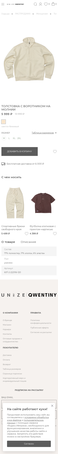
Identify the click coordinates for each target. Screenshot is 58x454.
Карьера (7, 329)
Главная (5, 14)
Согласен (29, 444)
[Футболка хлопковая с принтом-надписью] (43, 203)
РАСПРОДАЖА (22, 13)
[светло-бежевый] (3, 122)
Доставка (7, 355)
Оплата (6, 360)
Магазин (7, 325)
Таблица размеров (43, 133)
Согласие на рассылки (41, 332)
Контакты (7, 334)
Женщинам (42, 13)
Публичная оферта (39, 328)
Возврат (7, 364)
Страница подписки (12, 373)
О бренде (7, 320)
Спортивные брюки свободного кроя (13, 228)
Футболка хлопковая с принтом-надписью (43, 228)
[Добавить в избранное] (55, 151)
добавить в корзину (19, 151)
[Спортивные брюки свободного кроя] (14, 203)
